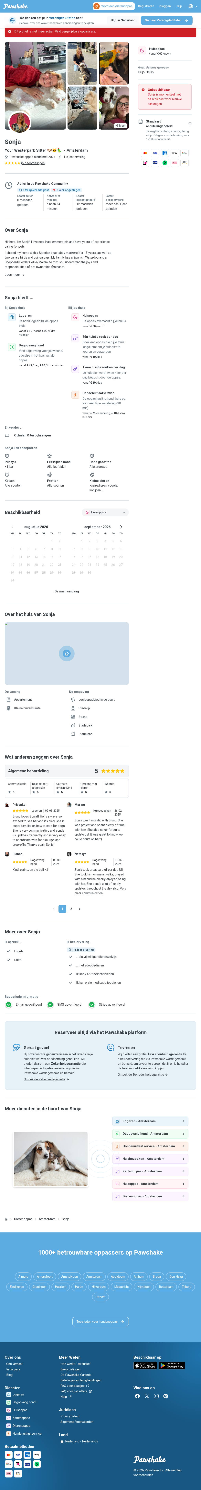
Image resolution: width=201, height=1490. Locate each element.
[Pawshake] (15, 6)
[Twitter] (147, 1396)
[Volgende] (80, 909)
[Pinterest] (166, 1396)
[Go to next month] (121, 527)
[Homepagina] (6, 1219)
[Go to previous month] (12, 527)
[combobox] (105, 512)
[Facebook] (137, 1396)
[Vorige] (54, 909)
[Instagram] (156, 1396)
